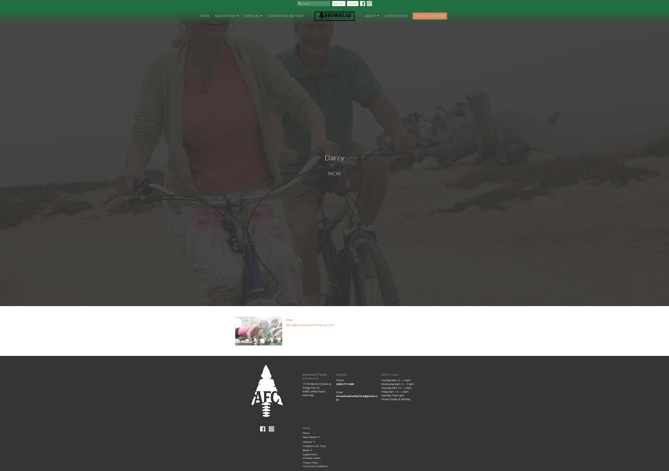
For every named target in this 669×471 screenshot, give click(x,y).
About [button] (306, 450)
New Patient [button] (310, 437)
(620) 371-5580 (345, 384)
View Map (308, 395)
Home (205, 16)
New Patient (225, 16)
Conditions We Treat (286, 16)
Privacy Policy (310, 462)
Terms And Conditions (315, 466)
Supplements (396, 16)
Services (252, 16)
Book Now (339, 3)
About (370, 16)
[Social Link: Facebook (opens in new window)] (362, 3)
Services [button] (307, 441)
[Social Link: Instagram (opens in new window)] (369, 3)
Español (353, 3)
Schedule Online (430, 16)
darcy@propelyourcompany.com (310, 325)
